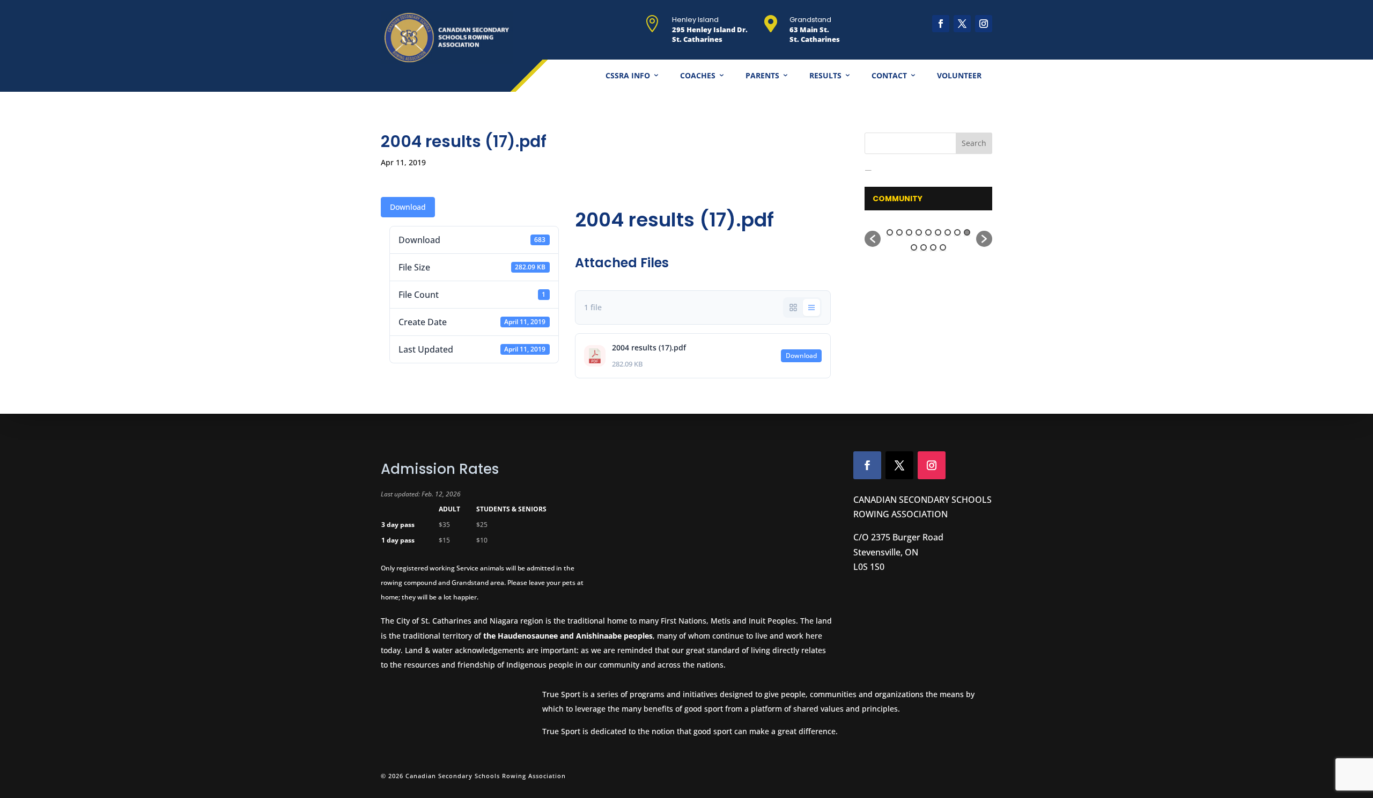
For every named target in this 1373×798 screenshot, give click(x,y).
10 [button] (914, 247)
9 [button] (967, 232)
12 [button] (933, 247)
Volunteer (959, 75)
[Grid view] (793, 307)
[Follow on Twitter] (899, 465)
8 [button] (957, 232)
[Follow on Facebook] (940, 23)
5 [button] (928, 232)
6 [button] (938, 232)
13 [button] (943, 247)
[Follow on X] (962, 23)
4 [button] (919, 232)
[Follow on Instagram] (983, 23)
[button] (873, 239)
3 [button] (909, 232)
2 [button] (899, 232)
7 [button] (947, 232)
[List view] (811, 307)
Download (408, 207)
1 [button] (890, 232)
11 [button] (923, 247)
